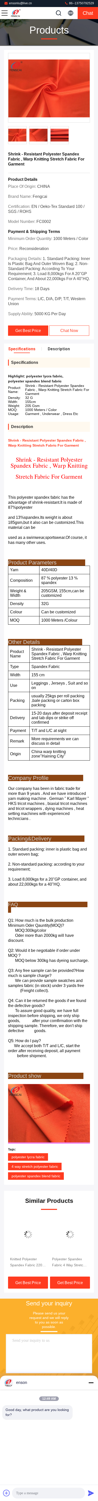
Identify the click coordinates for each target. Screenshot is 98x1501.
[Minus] (91, 1383)
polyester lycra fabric (28, 1157)
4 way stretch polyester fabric (35, 1166)
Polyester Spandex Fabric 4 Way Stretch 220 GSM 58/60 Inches (68, 1262)
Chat (88, 13)
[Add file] (6, 1492)
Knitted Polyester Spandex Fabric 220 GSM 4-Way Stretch (26, 1262)
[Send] (91, 1492)
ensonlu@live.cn (20, 3)
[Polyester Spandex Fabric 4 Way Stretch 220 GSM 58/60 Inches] (70, 1234)
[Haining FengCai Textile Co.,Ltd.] (21, 13)
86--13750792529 (81, 3)
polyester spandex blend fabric (36, 1176)
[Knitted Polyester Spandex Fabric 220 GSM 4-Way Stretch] (28, 1234)
